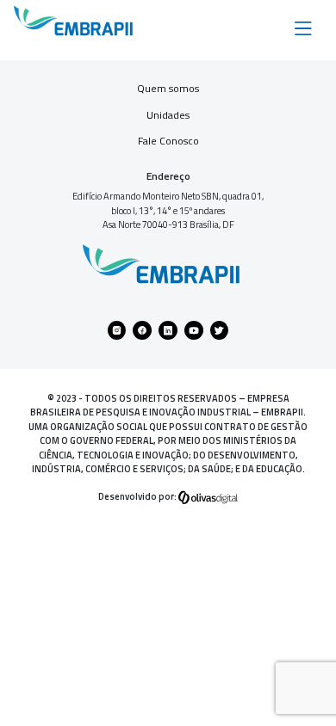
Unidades (168, 115)
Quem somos (168, 88)
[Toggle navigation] (303, 27)
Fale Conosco (168, 140)
